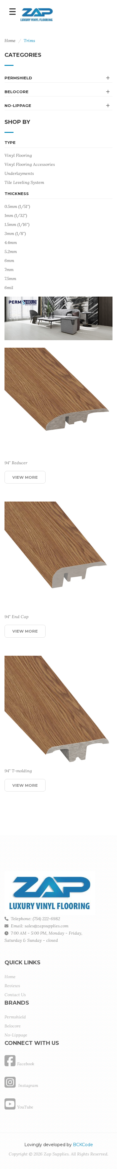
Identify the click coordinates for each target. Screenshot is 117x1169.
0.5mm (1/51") (17, 206)
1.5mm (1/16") (16, 224)
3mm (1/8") (15, 233)
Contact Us (15, 994)
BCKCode (83, 1144)
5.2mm (10, 251)
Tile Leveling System (24, 182)
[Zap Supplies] (37, 14)
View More (25, 477)
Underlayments (19, 173)
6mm (9, 260)
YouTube (25, 1107)
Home (10, 40)
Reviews (12, 985)
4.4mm (10, 242)
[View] (55, 477)
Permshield (18, 77)
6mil (8, 287)
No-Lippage (17, 105)
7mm (9, 269)
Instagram (27, 1085)
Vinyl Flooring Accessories (29, 164)
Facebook (25, 1064)
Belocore (16, 91)
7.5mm (10, 278)
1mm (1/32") (15, 215)
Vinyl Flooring (18, 155)
